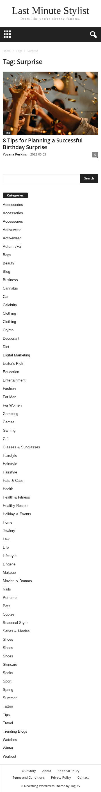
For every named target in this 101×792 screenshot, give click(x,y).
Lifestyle (10, 556)
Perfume (10, 598)
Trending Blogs (15, 731)
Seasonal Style (15, 623)
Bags (7, 255)
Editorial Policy (68, 771)
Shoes (8, 639)
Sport (7, 681)
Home (7, 51)
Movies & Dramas (17, 581)
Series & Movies (16, 631)
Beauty (8, 263)
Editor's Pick (13, 363)
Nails (7, 589)
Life (6, 547)
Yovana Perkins (15, 154)
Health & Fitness (16, 497)
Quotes (9, 614)
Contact (83, 777)
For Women (12, 405)
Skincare (10, 664)
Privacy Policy (61, 777)
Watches (10, 740)
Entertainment (14, 380)
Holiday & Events (17, 514)
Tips (7, 133)
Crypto (8, 330)
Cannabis (10, 288)
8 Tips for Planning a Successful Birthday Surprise (42, 144)
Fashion (9, 389)
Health (8, 489)
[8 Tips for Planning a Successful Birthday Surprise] (50, 103)
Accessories (13, 205)
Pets (6, 606)
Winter (8, 748)
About (46, 771)
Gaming (9, 430)
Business (10, 280)
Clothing (9, 313)
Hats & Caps (13, 480)
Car (5, 297)
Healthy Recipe (15, 506)
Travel (8, 723)
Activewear (12, 230)
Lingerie (9, 564)
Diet (6, 347)
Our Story (29, 771)
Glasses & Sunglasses (21, 447)
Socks (8, 673)
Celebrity (10, 305)
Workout (9, 756)
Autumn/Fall (12, 246)
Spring (8, 689)
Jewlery (9, 531)
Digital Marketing (16, 355)
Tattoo (8, 706)
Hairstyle (10, 455)
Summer (10, 698)
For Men (9, 397)
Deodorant (11, 338)
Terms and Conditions (29, 777)
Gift (6, 439)
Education (11, 372)
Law (6, 539)
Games (9, 422)
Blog (6, 271)
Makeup (9, 572)
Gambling (10, 414)
